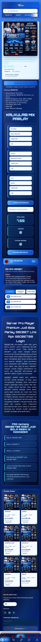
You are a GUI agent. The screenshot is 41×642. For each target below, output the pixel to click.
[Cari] (5, 11)
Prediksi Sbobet (31, 292)
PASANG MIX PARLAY (20, 253)
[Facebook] (5, 613)
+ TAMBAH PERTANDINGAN (20, 203)
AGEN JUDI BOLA (7, 19)
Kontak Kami (7, 624)
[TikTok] (13, 613)
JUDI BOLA (28, 15)
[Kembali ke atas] (37, 629)
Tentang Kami (8, 621)
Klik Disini (19, 108)
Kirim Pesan (11, 604)
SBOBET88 (8, 15)
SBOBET (18, 15)
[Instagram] (9, 613)
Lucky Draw (10, 292)
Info (34, 262)
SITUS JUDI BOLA (18, 19)
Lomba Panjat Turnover (20, 292)
